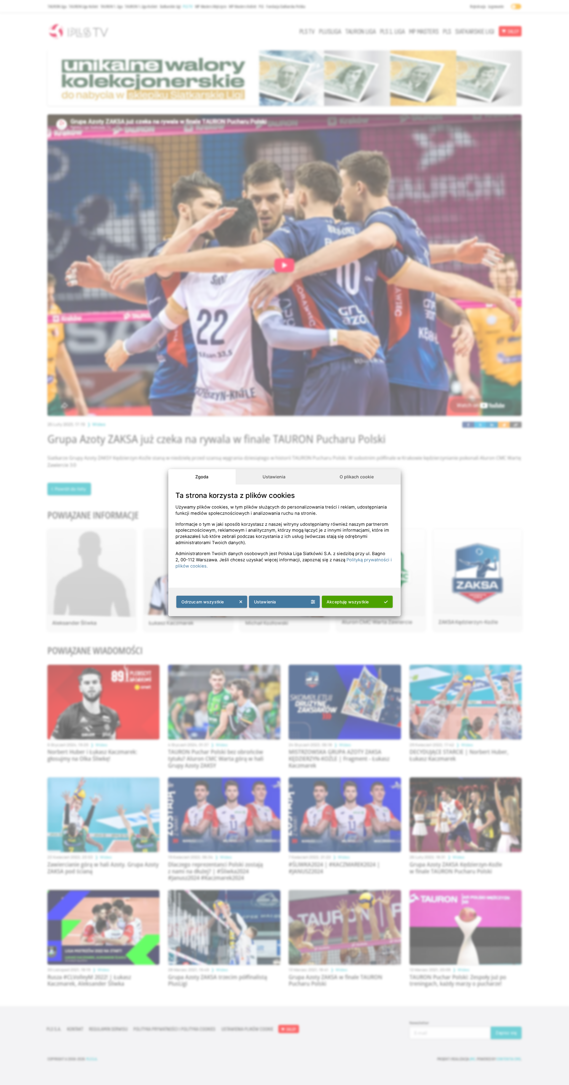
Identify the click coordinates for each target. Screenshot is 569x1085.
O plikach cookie (357, 476)
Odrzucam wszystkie (202, 601)
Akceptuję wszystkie (348, 601)
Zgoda (201, 476)
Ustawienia (274, 476)
